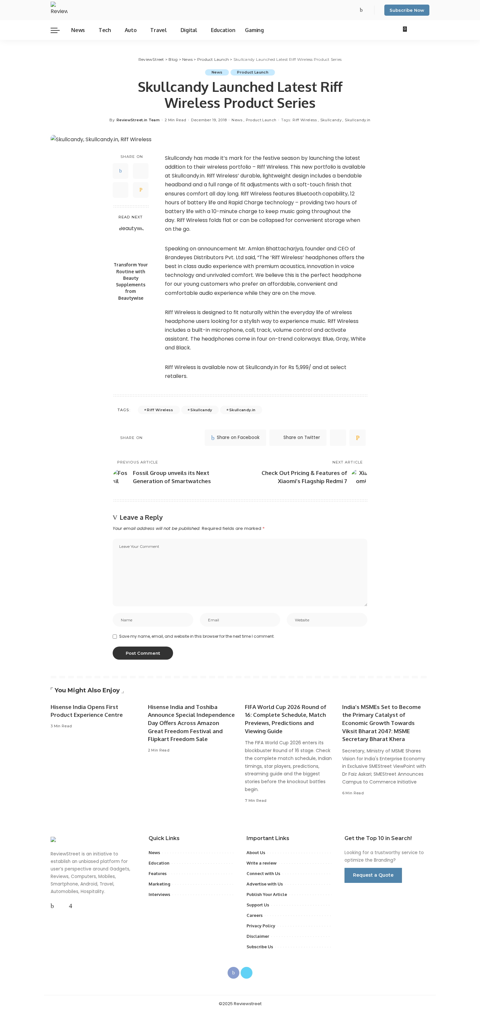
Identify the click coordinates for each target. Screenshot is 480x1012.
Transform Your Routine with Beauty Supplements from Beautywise (131, 281)
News (217, 72)
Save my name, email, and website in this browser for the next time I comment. (197, 636)
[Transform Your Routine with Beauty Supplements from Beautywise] (131, 241)
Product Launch (252, 72)
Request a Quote (373, 875)
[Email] (141, 190)
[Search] (425, 30)
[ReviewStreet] (59, 10)
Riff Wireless (305, 120)
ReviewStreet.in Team (138, 120)
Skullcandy (331, 120)
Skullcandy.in (357, 120)
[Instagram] (70, 905)
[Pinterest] (120, 190)
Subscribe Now (407, 10)
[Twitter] (367, 10)
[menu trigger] (58, 30)
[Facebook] (361, 10)
